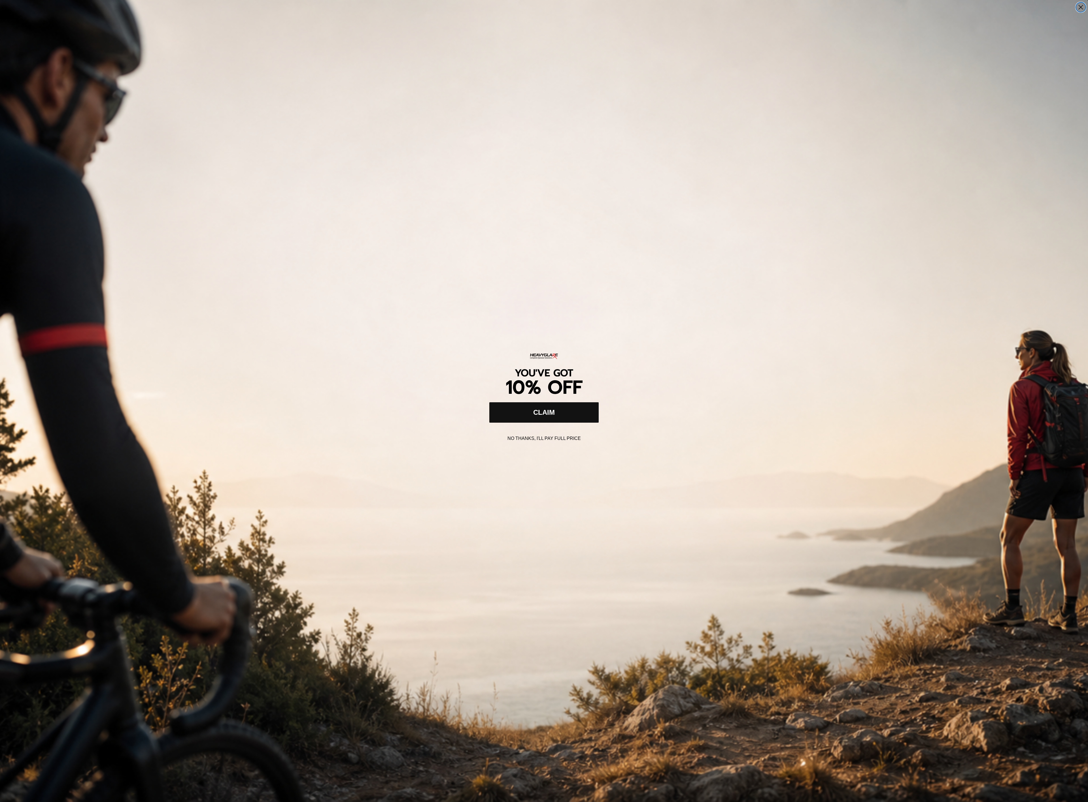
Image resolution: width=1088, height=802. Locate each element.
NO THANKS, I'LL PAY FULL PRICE (544, 438)
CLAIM (544, 412)
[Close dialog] (1081, 7)
